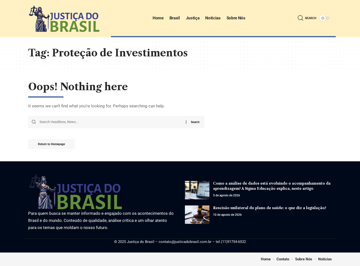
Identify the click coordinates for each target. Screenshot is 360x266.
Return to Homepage (51, 144)
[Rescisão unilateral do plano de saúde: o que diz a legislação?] (197, 214)
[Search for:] (111, 122)
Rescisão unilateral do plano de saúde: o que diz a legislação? (269, 208)
